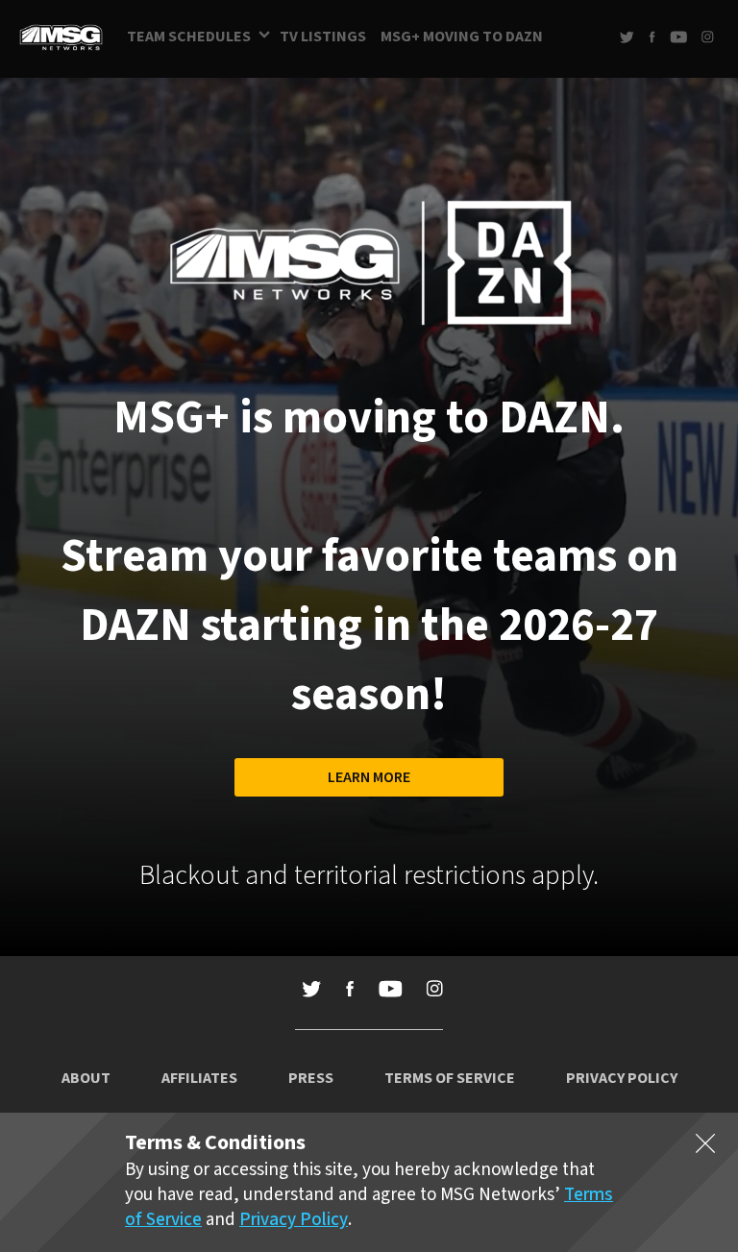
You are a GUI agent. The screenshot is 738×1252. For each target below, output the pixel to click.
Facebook (652, 37)
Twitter (627, 37)
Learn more (369, 777)
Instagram (708, 37)
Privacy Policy (621, 1078)
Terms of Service (449, 1078)
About (86, 1078)
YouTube (678, 37)
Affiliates (199, 1078)
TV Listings (323, 36)
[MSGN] (61, 39)
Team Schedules (189, 36)
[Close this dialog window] (705, 1147)
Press (310, 1078)
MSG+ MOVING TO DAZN (462, 36)
